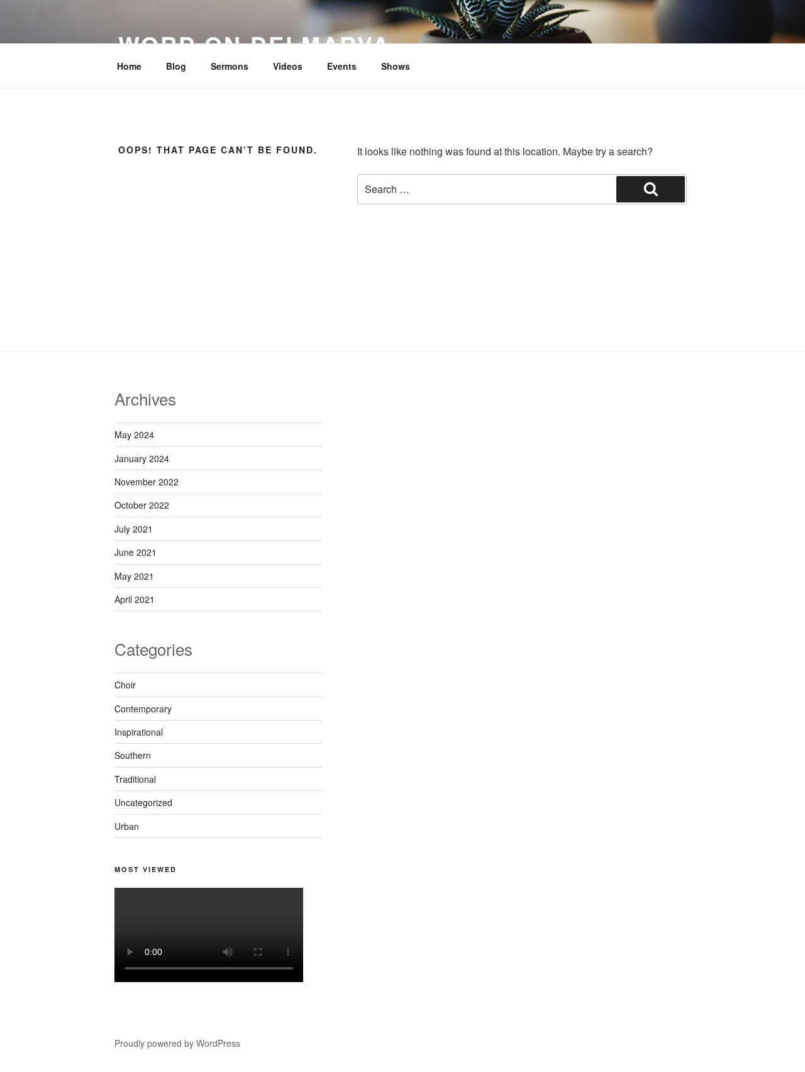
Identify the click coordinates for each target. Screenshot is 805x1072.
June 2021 (135, 552)
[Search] (650, 189)
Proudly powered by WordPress (177, 1043)
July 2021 (133, 528)
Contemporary (143, 708)
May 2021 (134, 576)
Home (129, 66)
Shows (395, 66)
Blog (176, 66)
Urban (126, 826)
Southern (132, 755)
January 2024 (141, 458)
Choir (125, 684)
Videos (288, 66)
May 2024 (134, 434)
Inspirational (138, 732)
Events (342, 66)
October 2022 (141, 505)
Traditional (135, 779)
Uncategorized (143, 802)
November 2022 (146, 481)
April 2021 (134, 599)
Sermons (229, 66)
